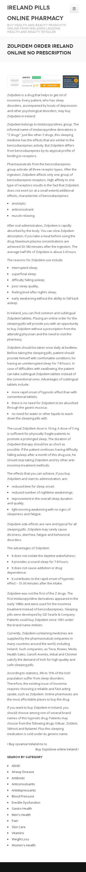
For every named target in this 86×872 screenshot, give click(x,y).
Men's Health (21, 815)
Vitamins (18, 833)
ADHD (16, 766)
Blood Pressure (23, 796)
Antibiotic (18, 778)
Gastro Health (22, 808)
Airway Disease (23, 772)
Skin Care (19, 827)
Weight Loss (20, 839)
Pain (15, 821)
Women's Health (24, 845)
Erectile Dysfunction (26, 802)
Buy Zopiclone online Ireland (57, 749)
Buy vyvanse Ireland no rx (27, 744)
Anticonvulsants (23, 784)
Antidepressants (24, 790)
